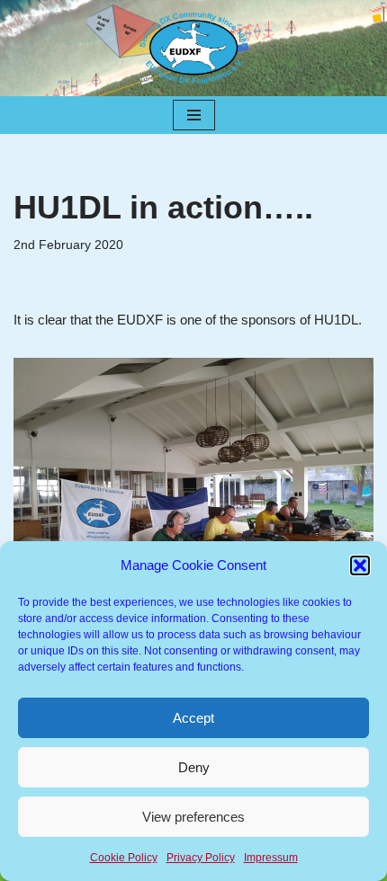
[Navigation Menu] (194, 115)
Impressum (271, 857)
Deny (194, 767)
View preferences (193, 816)
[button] (360, 565)
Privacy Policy (200, 857)
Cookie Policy (124, 857)
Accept (193, 717)
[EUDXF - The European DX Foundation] (194, 48)
